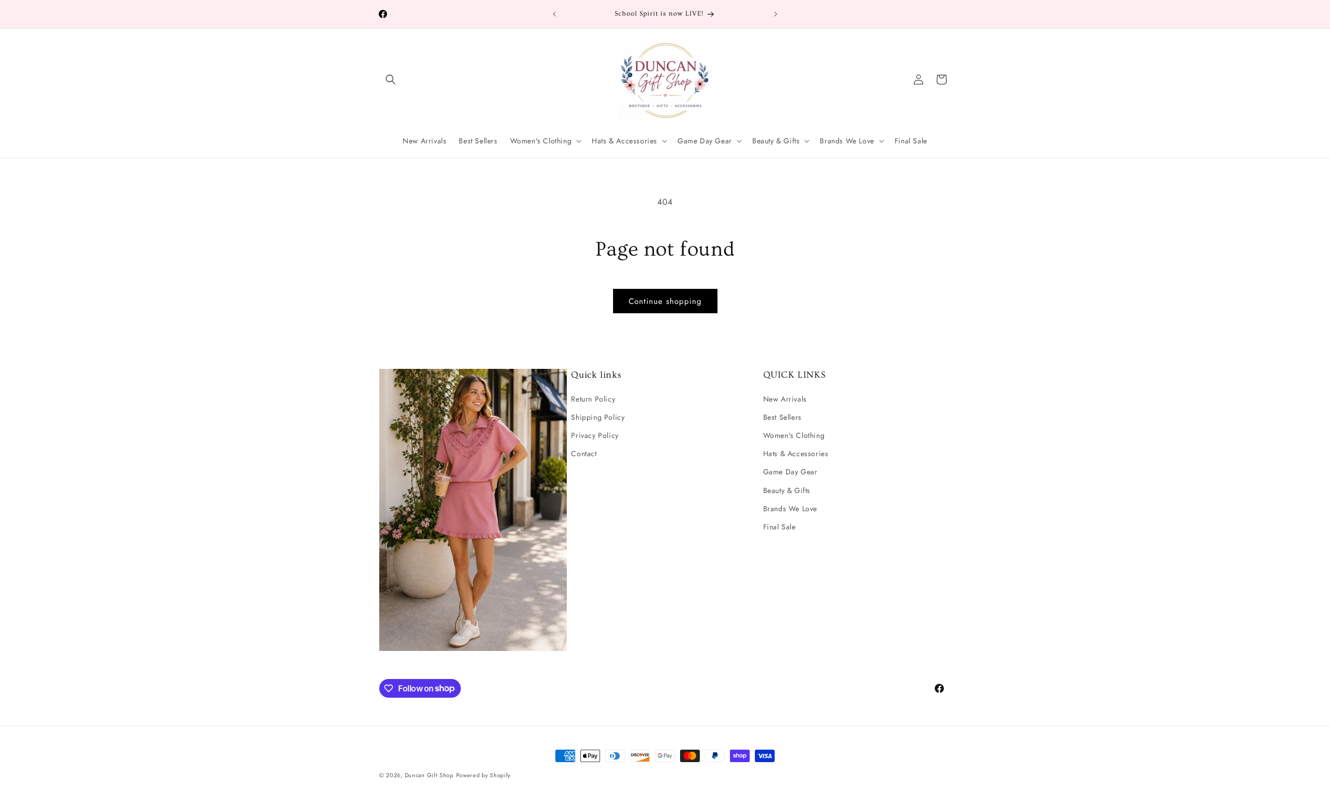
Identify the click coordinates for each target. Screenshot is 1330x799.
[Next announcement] (775, 14)
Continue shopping (665, 301)
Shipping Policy (597, 416)
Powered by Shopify (483, 775)
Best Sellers (782, 416)
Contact (583, 453)
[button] (390, 79)
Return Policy (593, 398)
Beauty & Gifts (786, 490)
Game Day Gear (790, 472)
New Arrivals (785, 398)
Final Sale (779, 526)
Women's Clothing (794, 435)
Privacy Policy (594, 435)
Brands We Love (790, 508)
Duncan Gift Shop (429, 775)
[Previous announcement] (554, 14)
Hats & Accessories (796, 453)
